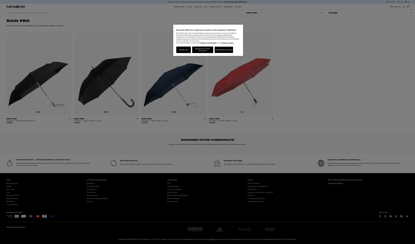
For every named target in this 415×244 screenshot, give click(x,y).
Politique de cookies (228, 43)
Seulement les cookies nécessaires (202, 49)
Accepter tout (183, 50)
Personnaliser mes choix (224, 50)
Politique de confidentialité (208, 43)
